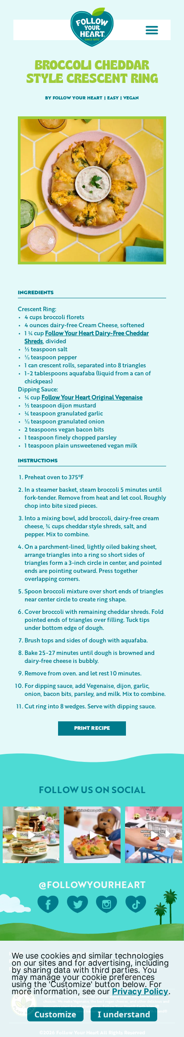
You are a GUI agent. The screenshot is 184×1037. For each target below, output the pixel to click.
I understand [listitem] (124, 1014)
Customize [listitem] (55, 1014)
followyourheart (30, 813)
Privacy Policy (140, 991)
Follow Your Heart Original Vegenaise (92, 397)
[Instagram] (54, 858)
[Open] (31, 835)
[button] (152, 30)
